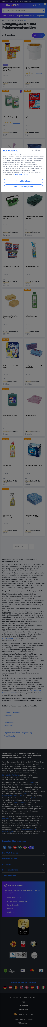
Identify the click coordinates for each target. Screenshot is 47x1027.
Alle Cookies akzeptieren (23, 187)
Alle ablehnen (36, 150)
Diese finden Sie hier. (22, 174)
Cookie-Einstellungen (23, 181)
